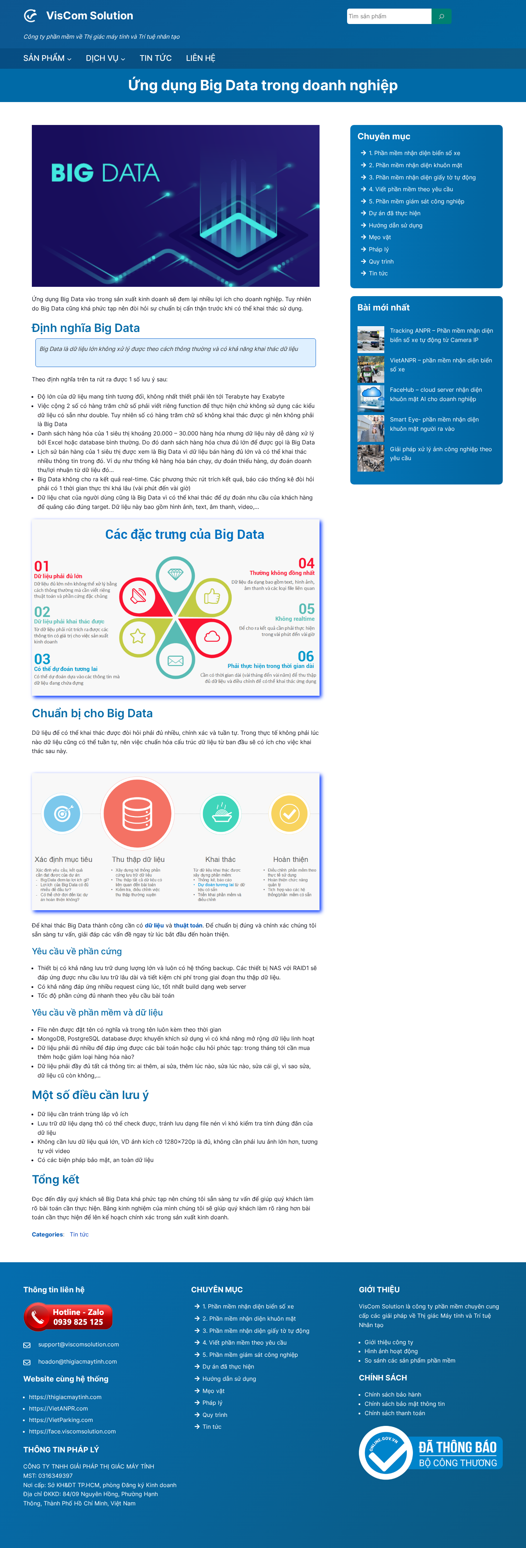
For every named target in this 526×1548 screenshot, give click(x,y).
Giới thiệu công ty (389, 1342)
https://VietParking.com (61, 1419)
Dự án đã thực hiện (394, 213)
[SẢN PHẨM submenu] (69, 58)
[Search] (442, 16)
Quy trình (381, 261)
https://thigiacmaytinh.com (65, 1396)
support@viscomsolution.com (78, 1344)
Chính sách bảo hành (393, 1394)
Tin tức (79, 1234)
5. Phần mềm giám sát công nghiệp (416, 201)
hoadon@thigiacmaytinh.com (77, 1361)
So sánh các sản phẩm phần (403, 1360)
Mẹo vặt (380, 237)
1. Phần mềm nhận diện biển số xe (414, 152)
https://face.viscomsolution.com (72, 1431)
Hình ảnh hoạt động (391, 1351)
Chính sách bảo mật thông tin (405, 1403)
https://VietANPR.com (58, 1408)
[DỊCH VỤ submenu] (123, 58)
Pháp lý (379, 249)
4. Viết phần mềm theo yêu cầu (411, 189)
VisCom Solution (89, 15)
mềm (449, 1360)
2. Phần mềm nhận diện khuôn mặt (415, 165)
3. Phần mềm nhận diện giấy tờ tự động (422, 177)
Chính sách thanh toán (395, 1413)
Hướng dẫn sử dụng (396, 225)
